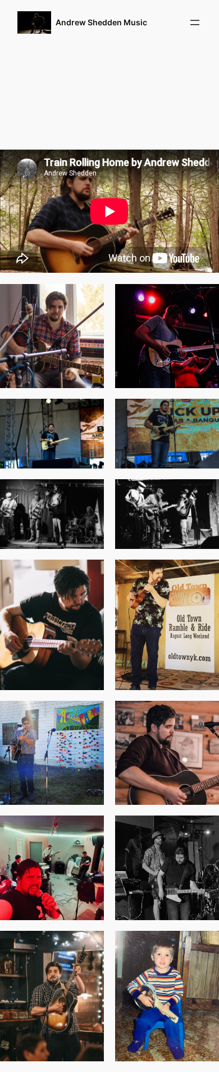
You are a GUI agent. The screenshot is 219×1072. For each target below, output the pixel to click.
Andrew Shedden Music (101, 22)
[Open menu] (195, 22)
